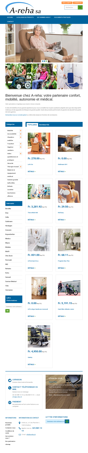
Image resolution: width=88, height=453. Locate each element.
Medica (7, 239)
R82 (6, 264)
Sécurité (10, 163)
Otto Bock (8, 256)
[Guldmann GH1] (69, 143)
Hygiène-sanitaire (10, 148)
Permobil (8, 260)
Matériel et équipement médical (11, 173)
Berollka (8, 209)
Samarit (8, 277)
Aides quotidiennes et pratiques (12, 157)
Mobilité (10, 130)
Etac (6, 213)
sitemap (7, 444)
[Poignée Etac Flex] (69, 240)
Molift (7, 251)
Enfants (9, 186)
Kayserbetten (10, 234)
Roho (7, 273)
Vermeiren (9, 290)
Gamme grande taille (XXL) (12, 181)
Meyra (7, 243)
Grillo (7, 217)
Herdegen (8, 226)
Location (10, 189)
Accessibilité (11, 134)
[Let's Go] (39, 143)
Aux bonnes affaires (11, 194)
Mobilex (8, 247)
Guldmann (8, 221)
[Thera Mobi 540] (39, 191)
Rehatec (8, 269)
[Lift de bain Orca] (39, 240)
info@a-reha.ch (17, 397)
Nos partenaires (10, 441)
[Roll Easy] (69, 191)
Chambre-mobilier (10, 138)
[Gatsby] (39, 336)
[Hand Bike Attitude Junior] (69, 288)
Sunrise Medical (10, 281)
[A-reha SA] (24, 8)
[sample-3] (44, 43)
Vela (6, 286)
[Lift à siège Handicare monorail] (39, 288)
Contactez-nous (10, 428)
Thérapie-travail (13, 166)
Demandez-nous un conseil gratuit (16, 115)
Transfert (10, 144)
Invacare (8, 230)
